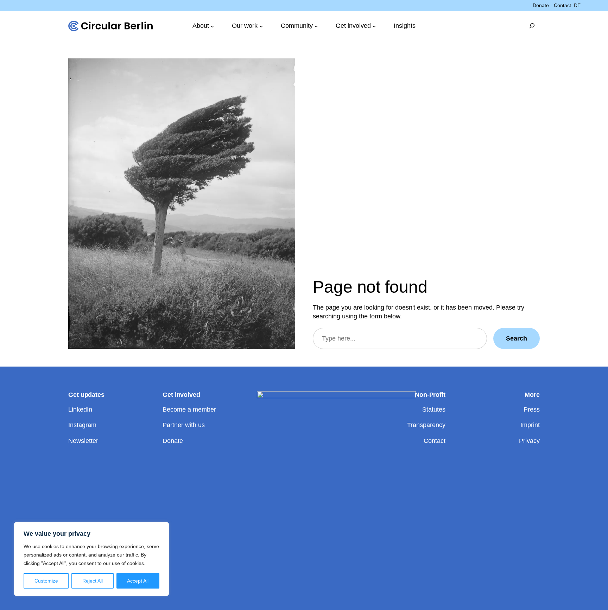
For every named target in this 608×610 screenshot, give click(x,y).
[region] (91, 559)
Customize (46, 581)
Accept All (137, 581)
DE (577, 5)
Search (516, 338)
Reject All (92, 581)
